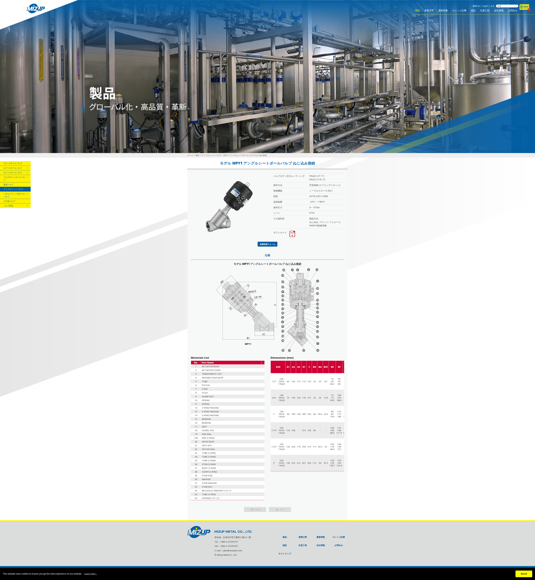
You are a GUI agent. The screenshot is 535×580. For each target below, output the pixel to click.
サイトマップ (285, 553)
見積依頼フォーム (267, 244)
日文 (492, 6)
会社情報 (499, 10)
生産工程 (485, 10)
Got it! (524, 574)
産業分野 (429, 10)
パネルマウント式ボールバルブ (14, 195)
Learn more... (90, 574)
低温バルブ (8, 184)
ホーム (190, 155)
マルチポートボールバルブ (14, 178)
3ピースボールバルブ (12, 172)
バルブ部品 (8, 205)
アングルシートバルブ (211, 155)
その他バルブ (9, 201)
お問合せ (512, 10)
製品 (417, 10)
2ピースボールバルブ (12, 168)
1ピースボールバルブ (12, 163)
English (485, 6)
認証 (473, 10)
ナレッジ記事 (459, 10)
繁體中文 (476, 6)
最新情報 (443, 10)
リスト (258, 509)
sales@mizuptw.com (232, 550)
